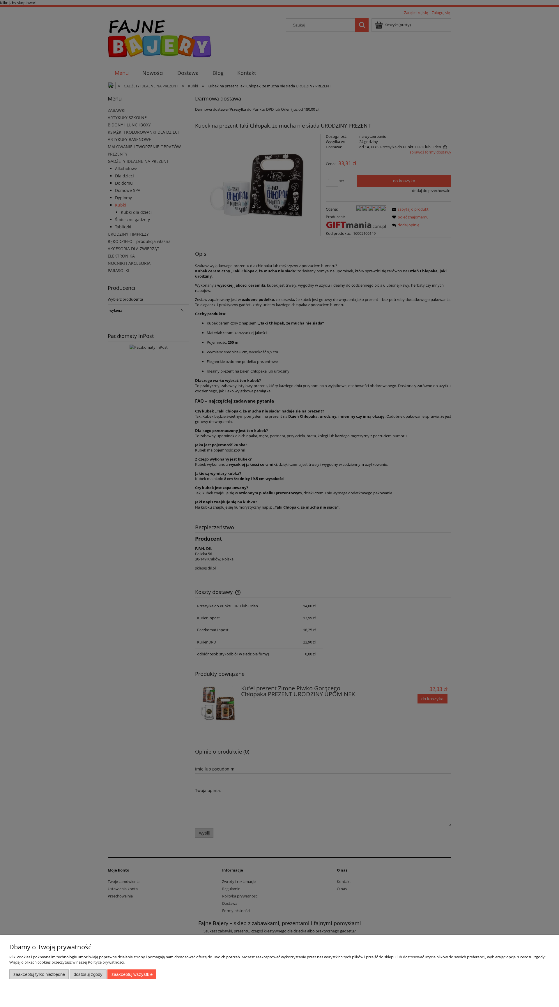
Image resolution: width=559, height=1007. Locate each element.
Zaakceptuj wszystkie (132, 974)
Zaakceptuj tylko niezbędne (39, 974)
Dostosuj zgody (88, 974)
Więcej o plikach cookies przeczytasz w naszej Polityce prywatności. (67, 962)
